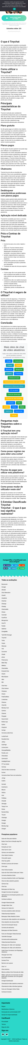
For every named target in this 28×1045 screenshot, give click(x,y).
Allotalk (4, 590)
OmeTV (4, 623)
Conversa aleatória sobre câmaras (11, 911)
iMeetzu (4, 665)
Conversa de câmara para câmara (14, 386)
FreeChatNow (5, 696)
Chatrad (4, 713)
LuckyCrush (5, 736)
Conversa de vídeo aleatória (14, 398)
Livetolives (4, 699)
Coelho (3, 781)
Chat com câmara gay (14, 394)
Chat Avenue (5, 688)
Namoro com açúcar (7, 963)
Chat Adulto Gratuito (7, 855)
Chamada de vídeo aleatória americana (12, 983)
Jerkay (3, 742)
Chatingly (4, 817)
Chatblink (4, 598)
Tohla (3, 640)
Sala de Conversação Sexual (9, 925)
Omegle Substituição (7, 980)
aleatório (16, 45)
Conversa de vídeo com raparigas (14, 382)
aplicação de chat (5, 521)
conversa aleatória (13, 476)
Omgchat (4, 727)
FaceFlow (4, 617)
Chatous (4, 702)
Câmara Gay (5, 883)
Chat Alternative (6, 592)
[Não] (25, 5)
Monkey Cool (5, 708)
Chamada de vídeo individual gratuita (12, 986)
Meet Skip (4, 662)
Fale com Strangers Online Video (10, 989)
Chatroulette (18, 361)
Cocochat (4, 651)
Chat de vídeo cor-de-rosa (8, 769)
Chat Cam (4, 844)
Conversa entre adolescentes (9, 939)
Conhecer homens (6, 992)
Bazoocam (9, 369)
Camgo (4, 730)
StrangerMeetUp (6, 750)
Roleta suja (5, 721)
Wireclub (4, 646)
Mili (3, 682)
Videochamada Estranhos (9, 942)
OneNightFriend (6, 761)
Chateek (4, 801)
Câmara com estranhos (8, 852)
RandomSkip (5, 812)
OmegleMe (4, 631)
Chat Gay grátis (6, 861)
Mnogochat (19, 369)
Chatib (3, 654)
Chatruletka (5, 668)
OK (14, 9)
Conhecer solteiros (7, 899)
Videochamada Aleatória (8, 913)
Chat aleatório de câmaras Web (10, 922)
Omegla (4, 820)
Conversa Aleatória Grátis (8, 875)
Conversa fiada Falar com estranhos (11, 775)
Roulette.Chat (5, 739)
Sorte (19, 402)
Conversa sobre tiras (7, 733)
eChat (3, 657)
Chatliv (3, 674)
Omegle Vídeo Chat (7, 905)
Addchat (4, 628)
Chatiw (3, 694)
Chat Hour (4, 685)
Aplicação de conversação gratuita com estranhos (12, 895)
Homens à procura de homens (10, 863)
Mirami (22, 407)
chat (13, 201)
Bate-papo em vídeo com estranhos (11, 947)
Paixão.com (5, 753)
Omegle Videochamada (8, 902)
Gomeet (6, 407)
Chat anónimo (5, 969)
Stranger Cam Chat (7, 955)
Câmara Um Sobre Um (8, 908)
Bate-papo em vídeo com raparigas (11, 945)
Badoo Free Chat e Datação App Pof (11, 841)
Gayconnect (5, 719)
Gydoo (3, 724)
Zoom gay (4, 866)
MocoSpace (5, 676)
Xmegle (4, 823)
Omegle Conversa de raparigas (10, 892)
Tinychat (14, 415)
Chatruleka (18, 373)
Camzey (4, 767)
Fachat (3, 772)
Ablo (3, 679)
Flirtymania (5, 660)
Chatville (4, 705)
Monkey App (5, 826)
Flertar (3, 809)
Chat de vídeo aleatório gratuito (10, 881)
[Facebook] (3, 1034)
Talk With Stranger (7, 635)
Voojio (3, 643)
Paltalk (3, 626)
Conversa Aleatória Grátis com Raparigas (13, 878)
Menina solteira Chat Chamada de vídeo (12, 972)
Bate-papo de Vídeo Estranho (9, 930)
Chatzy (3, 612)
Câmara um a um (14, 377)
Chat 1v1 (4, 966)
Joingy (3, 778)
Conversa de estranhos (8, 927)
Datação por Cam (6, 847)
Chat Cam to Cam (6, 849)
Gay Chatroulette (6, 957)
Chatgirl (4, 828)
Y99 (3, 649)
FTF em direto (14, 390)
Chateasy (4, 691)
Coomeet (9, 373)
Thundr (4, 815)
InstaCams (9, 411)
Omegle (9, 361)
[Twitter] (6, 1034)
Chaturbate (5, 755)
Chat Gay (4, 886)
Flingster (9, 365)
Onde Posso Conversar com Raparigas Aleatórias (12, 951)
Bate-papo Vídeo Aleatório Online (11, 916)
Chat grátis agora (6, 858)
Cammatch (11, 402)
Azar (3, 795)
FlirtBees (4, 798)
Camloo (18, 365)
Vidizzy (14, 407)
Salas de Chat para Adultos (9, 838)
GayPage (4, 744)
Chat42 (4, 595)
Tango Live (5, 806)
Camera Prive (5, 960)
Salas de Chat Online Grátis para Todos (12, 872)
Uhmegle (4, 803)
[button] (7, 565)
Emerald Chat (5, 671)
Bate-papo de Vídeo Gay (8, 889)
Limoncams (5, 747)
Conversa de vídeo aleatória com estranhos (13, 919)
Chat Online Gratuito (7, 870)
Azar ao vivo (18, 411)
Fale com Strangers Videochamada (11, 934)
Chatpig (4, 606)
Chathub (4, 601)
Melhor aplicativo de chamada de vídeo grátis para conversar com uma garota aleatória (12, 976)
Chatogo (4, 603)
